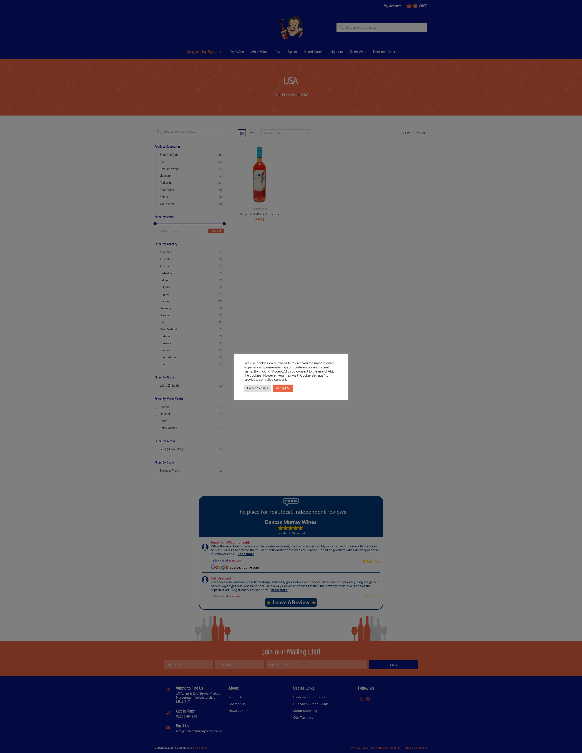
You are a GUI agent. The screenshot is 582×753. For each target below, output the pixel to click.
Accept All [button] (283, 388)
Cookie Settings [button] (257, 388)
